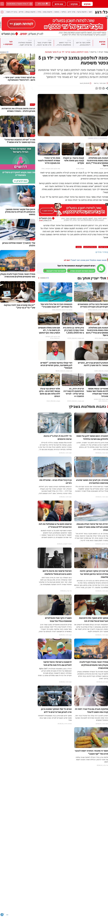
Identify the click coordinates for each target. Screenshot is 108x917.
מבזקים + (74, 4)
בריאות (96, 83)
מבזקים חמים (102, 42)
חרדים (21, 12)
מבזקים (87, 4)
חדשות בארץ (47, 12)
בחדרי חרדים (102, 252)
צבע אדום (59, 4)
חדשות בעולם (30, 12)
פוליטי (63, 12)
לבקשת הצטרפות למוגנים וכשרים (82, 271)
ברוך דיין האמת (11, 12)
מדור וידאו (71, 12)
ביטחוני (56, 12)
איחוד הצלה (103, 247)
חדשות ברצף (81, 12)
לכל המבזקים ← (7, 42)
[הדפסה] (103, 88)
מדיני (39, 12)
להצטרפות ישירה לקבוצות (56, 271)
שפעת (78, 247)
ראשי (90, 12)
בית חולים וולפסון (90, 247)
